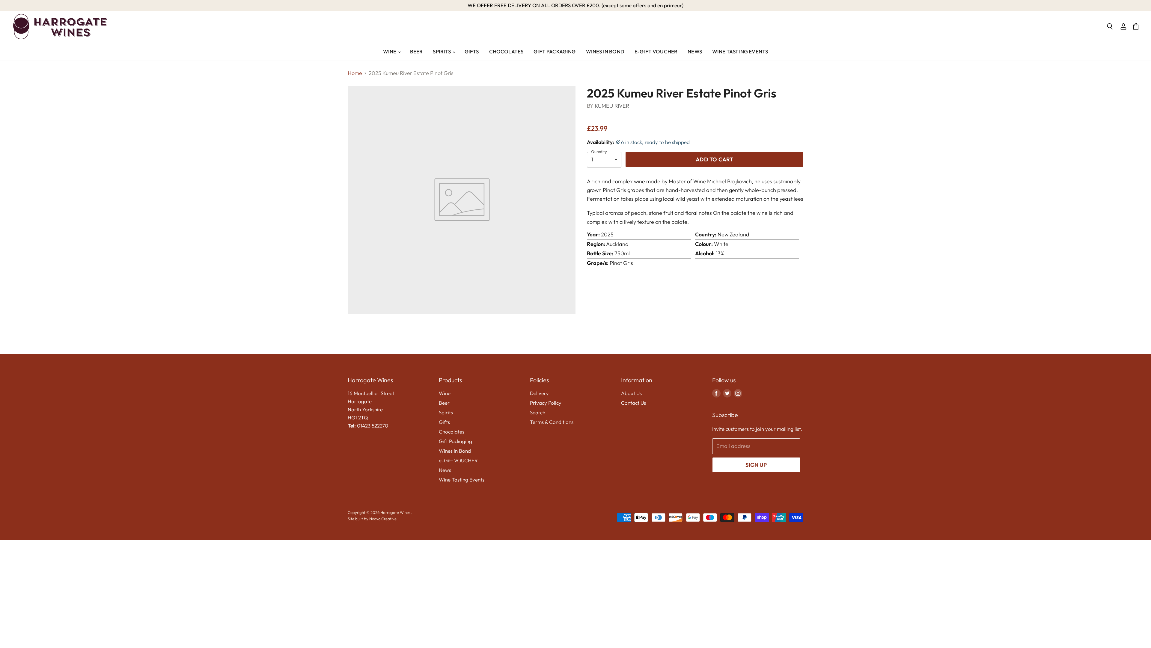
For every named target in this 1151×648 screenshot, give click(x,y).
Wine (390, 51)
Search (537, 412)
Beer (416, 51)
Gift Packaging (555, 51)
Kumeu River (612, 105)
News (695, 51)
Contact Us (633, 403)
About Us (631, 393)
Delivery (539, 393)
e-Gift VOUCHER (656, 51)
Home (355, 73)
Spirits (442, 51)
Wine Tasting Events (740, 51)
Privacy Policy (545, 403)
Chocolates (506, 51)
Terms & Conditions (551, 422)
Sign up (756, 464)
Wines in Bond (605, 51)
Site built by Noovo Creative (372, 518)
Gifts (472, 51)
